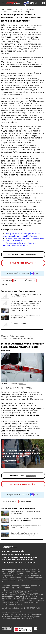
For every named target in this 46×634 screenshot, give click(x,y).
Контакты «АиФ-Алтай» (13, 551)
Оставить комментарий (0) (23, 263)
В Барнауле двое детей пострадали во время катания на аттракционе (26, 526)
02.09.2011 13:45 (7, 9)
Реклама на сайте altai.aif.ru (16, 554)
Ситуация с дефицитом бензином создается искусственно (20, 244)
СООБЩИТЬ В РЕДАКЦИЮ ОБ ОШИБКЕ (18, 563)
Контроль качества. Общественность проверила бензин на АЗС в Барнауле (21, 235)
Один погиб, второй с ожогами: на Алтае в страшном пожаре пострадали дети (25, 534)
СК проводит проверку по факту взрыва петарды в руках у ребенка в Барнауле (22, 453)
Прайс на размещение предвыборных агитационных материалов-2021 (20, 559)
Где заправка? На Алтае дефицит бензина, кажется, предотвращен (25, 309)
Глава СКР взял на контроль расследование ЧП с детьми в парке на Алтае (26, 519)
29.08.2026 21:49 (7, 336)
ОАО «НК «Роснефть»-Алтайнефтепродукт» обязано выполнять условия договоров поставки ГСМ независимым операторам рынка (21, 304)
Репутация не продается (19, 323)
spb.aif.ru (22, 384)
